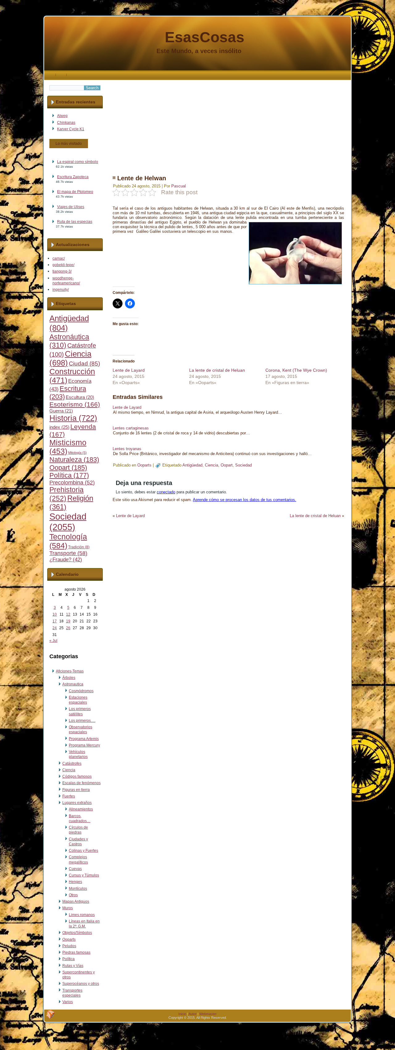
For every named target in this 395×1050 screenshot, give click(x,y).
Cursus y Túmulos (84, 875)
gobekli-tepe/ (63, 265)
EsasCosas (204, 37)
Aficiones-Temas (70, 671)
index (59, 427)
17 (54, 621)
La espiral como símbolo (77, 162)
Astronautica (72, 684)
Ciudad (84, 363)
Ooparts (69, 939)
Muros (67, 908)
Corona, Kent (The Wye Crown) (296, 370)
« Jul (53, 640)
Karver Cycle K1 (70, 129)
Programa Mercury (84, 745)
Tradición (78, 547)
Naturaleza (74, 459)
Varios (67, 1002)
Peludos (69, 946)
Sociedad (67, 521)
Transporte (68, 553)
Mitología (77, 452)
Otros (73, 895)
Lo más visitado (69, 143)
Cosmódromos (81, 691)
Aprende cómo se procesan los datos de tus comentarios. (244, 499)
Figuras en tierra (76, 790)
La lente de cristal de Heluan (217, 370)
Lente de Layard (129, 370)
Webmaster (208, 1014)
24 (54, 628)
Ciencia (68, 770)
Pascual (178, 186)
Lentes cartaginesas (131, 428)
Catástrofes (71, 763)
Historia (73, 418)
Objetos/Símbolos (77, 933)
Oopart (68, 467)
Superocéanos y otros (80, 983)
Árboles (68, 678)
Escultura (80, 397)
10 (54, 614)
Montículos (78, 888)
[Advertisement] (228, 123)
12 (68, 614)
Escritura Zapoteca (73, 177)
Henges (75, 882)
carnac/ (58, 258)
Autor (193, 1014)
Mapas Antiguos (75, 901)
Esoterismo (74, 404)
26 (68, 628)
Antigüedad (192, 465)
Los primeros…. (82, 720)
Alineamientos (81, 809)
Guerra (61, 410)
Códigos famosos (77, 776)
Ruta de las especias (74, 222)
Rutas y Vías (72, 966)
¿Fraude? (65, 560)
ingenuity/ (60, 289)
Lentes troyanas (127, 448)
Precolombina (72, 482)
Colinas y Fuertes (83, 850)
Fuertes (68, 796)
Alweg (62, 116)
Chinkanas (66, 122)
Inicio (182, 1014)
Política (69, 475)
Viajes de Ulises (70, 207)
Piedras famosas (76, 952)
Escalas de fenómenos (81, 783)
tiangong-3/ (62, 271)
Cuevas (75, 869)
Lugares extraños (77, 803)
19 (68, 621)
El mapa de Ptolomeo (75, 192)
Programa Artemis (84, 739)
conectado (166, 492)
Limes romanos (82, 915)
